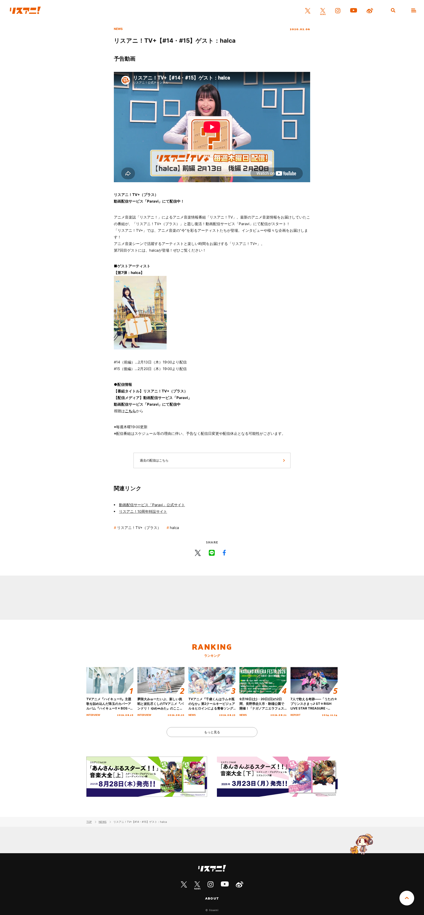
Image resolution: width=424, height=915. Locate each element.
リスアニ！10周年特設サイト (143, 511)
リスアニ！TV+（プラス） (139, 527)
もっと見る (212, 732)
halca (174, 527)
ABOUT (212, 898)
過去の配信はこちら (154, 460)
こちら (130, 411)
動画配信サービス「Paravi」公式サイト (152, 505)
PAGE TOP (406, 898)
